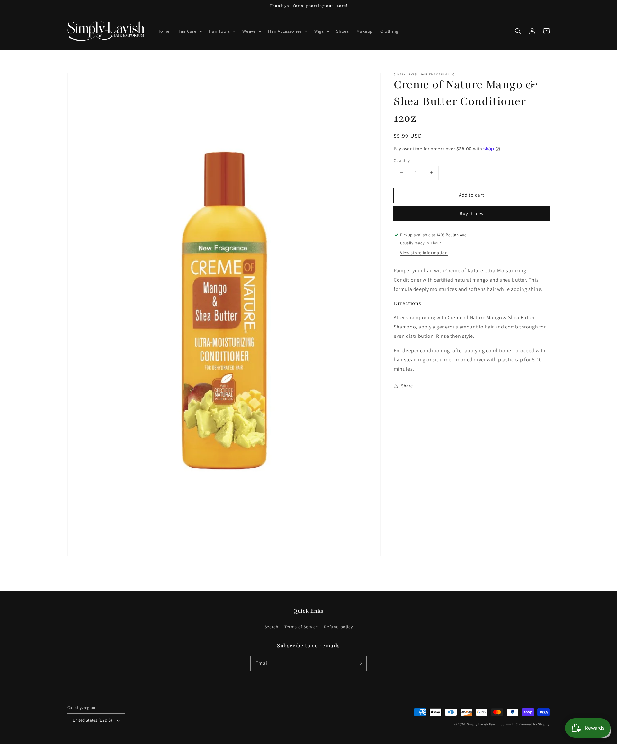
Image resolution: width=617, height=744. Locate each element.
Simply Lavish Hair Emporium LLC (492, 724)
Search (271, 627)
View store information (424, 253)
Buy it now (472, 213)
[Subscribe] (359, 663)
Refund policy (338, 627)
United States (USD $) (92, 720)
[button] (189, 31)
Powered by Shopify (534, 724)
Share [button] (407, 386)
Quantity (402, 160)
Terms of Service (301, 627)
